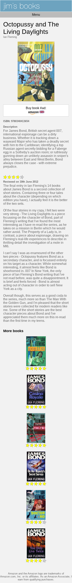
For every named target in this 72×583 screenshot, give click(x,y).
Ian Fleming (10, 36)
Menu (36, 14)
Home (36, 6)
